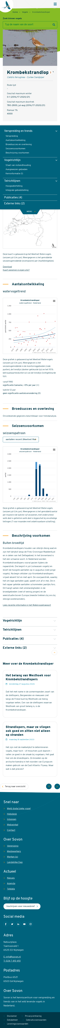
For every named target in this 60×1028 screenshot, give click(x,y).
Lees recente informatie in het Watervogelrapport (27, 605)
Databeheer (12, 1020)
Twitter (12, 924)
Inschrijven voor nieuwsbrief (20, 906)
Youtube (24, 924)
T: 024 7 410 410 (12, 961)
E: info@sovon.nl (12, 957)
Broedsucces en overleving (19, 144)
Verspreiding (12, 136)
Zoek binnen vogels (12, 19)
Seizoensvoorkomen (15, 149)
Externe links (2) (14, 203)
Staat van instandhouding (18, 165)
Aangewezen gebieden (16, 169)
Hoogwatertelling (14, 186)
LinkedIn (18, 924)
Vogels (25, 12)
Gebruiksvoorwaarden (36, 1020)
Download (7, 267)
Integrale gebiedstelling (17, 190)
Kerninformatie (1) (14, 174)
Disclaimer (12, 1016)
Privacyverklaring (33, 1016)
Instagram (30, 924)
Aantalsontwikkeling (15, 140)
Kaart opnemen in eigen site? (16, 270)
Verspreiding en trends (18, 131)
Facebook (5, 924)
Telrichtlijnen (12, 181)
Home (15, 12)
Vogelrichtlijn (12, 160)
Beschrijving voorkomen (17, 153)
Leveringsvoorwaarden (17, 1024)
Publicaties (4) (13, 197)
